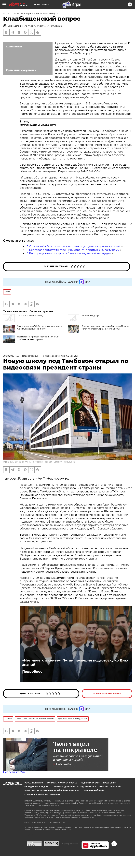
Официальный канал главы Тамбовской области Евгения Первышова (39, 462)
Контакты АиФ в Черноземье (62, 783)
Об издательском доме (37, 787)
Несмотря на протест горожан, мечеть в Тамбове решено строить (37, 338)
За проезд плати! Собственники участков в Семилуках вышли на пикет (39, 327)
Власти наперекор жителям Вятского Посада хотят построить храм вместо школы (105, 327)
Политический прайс (94, 790)
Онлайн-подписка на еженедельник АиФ (74, 787)
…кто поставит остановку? (30, 315)
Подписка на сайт (90, 783)
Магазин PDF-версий (110, 787)
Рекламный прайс (34, 783)
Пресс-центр (109, 783)
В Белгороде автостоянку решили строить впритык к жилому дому (73, 250)
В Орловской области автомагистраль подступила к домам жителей (74, 246)
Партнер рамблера (70, 844)
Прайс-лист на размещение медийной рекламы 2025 (52, 790)
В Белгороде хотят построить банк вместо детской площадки (69, 253)
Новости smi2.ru (14, 772)
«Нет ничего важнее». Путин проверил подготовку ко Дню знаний (75, 662)
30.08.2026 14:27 (11, 356)
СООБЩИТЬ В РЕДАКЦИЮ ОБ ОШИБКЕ (42, 794)
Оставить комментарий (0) (107, 693)
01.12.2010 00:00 (11, 13)
